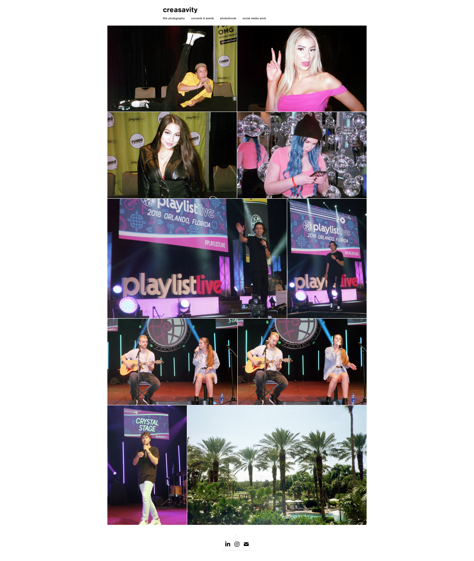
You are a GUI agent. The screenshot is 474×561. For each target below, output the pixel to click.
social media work (254, 18)
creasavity (180, 9)
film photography (174, 18)
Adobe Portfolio (243, 550)
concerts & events (202, 18)
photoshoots (228, 18)
